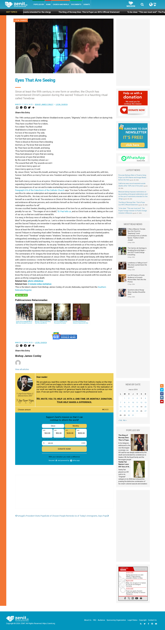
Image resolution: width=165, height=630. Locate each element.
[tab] (126, 569)
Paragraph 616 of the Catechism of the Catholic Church (39, 190)
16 (129, 407)
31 (133, 415)
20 (145, 407)
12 (141, 402)
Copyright (142, 620)
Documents (76, 4)
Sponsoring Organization (116, 620)
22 (125, 411)
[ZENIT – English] (18, 4)
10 (133, 402)
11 (137, 402)
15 (125, 407)
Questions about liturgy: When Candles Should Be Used (136, 292)
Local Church (21, 20)
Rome (48, 4)
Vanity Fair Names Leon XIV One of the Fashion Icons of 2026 (124, 467)
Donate (87, 4)
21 (120, 411)
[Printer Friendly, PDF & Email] (21, 295)
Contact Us (152, 620)
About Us (87, 620)
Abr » (125, 420)
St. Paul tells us (64, 211)
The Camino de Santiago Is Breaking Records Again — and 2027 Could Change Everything (137, 251)
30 (129, 415)
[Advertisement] (64, 494)
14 (120, 407)
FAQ (94, 620)
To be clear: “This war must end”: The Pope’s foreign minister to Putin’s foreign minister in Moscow (132, 210)
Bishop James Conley (44, 104)
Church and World (61, 4)
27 (145, 411)
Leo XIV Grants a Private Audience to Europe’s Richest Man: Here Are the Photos (137, 278)
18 (137, 407)
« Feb (120, 420)
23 (129, 411)
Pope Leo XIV (39, 4)
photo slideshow (35, 281)
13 (145, 402)
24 (133, 411)
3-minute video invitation (39, 284)
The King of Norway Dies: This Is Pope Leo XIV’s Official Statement (53, 12)
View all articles (22, 369)
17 (133, 407)
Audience (101, 620)
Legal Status (132, 620)
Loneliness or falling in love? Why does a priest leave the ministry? (137, 265)
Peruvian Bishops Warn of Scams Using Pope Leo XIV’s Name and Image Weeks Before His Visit (132, 177)
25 (137, 411)
